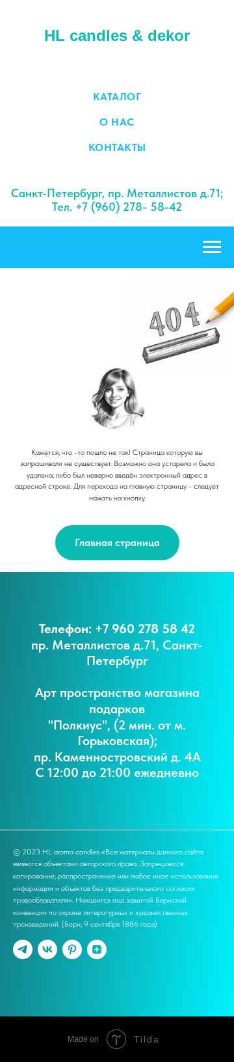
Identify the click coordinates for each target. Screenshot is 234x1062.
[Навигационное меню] (212, 247)
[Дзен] (97, 949)
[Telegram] (22, 949)
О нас (117, 122)
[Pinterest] (72, 949)
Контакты (117, 147)
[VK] (47, 949)
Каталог (117, 96)
